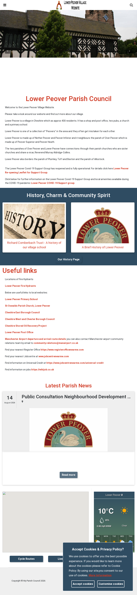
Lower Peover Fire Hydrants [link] (20, 286)
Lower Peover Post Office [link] (19, 332)
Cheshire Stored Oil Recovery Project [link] (26, 325)
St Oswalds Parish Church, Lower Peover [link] (27, 305)
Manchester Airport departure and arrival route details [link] (35, 339)
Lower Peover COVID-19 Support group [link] (52, 183)
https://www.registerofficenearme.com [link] (62, 349)
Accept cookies (83, 583)
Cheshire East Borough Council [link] (22, 312)
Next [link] (129, 50)
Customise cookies (111, 583)
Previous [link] (7, 50)
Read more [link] (68, 474)
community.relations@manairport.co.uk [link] (56, 343)
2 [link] (68, 86)
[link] (71, 5)
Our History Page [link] (69, 259)
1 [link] (64, 86)
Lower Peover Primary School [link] (21, 299)
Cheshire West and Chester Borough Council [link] (30, 319)
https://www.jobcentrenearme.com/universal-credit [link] (75, 363)
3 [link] (73, 86)
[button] (131, 5)
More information (100, 575)
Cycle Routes (26, 558)
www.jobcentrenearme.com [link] (54, 356)
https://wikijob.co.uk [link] (42, 369)
